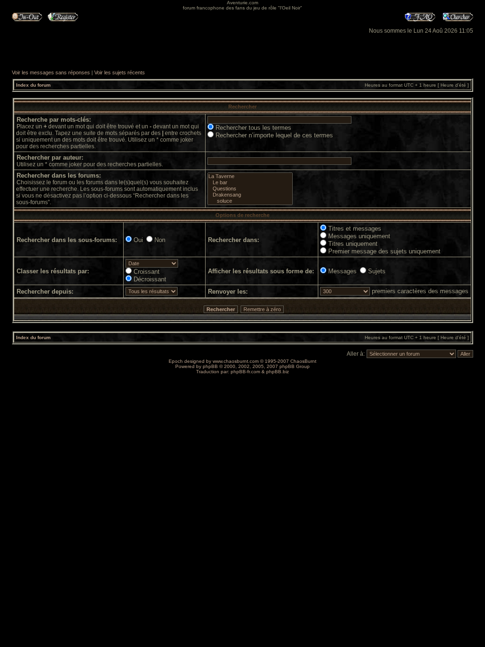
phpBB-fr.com (245, 371)
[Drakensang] (250, 195)
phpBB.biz (277, 371)
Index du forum (33, 85)
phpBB (210, 366)
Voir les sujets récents (119, 72)
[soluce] (250, 201)
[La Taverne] (250, 176)
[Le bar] (250, 183)
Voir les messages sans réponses (51, 72)
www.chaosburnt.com (236, 361)
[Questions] (250, 189)
